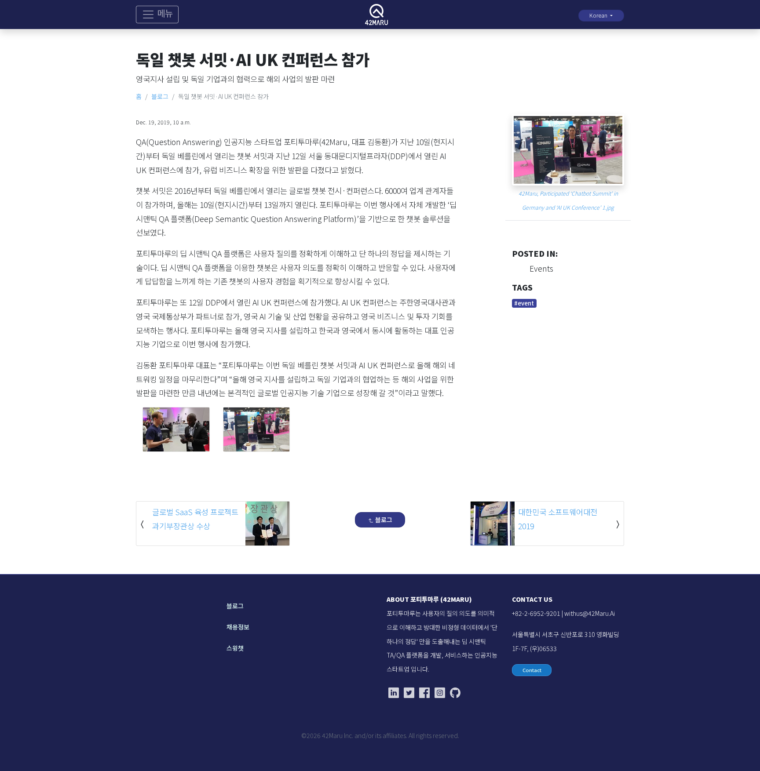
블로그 (159, 96)
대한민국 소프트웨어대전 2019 (557, 518)
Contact (531, 669)
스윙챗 (235, 648)
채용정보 (238, 626)
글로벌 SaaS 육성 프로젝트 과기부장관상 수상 (195, 518)
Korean (599, 15)
